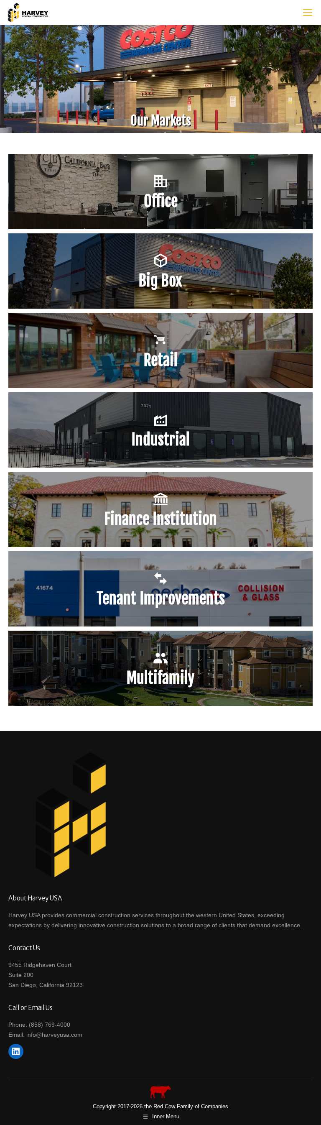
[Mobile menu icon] (308, 13)
